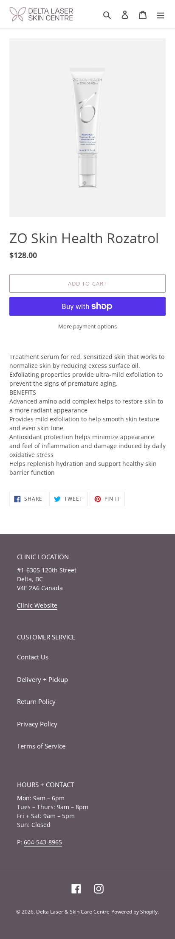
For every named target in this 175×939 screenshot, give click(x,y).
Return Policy (36, 701)
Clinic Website (37, 605)
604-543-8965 (43, 842)
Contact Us (32, 657)
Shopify (149, 911)
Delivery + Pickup (42, 679)
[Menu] (160, 14)
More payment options (87, 326)
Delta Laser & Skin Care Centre (73, 911)
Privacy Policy (37, 724)
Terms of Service (41, 746)
